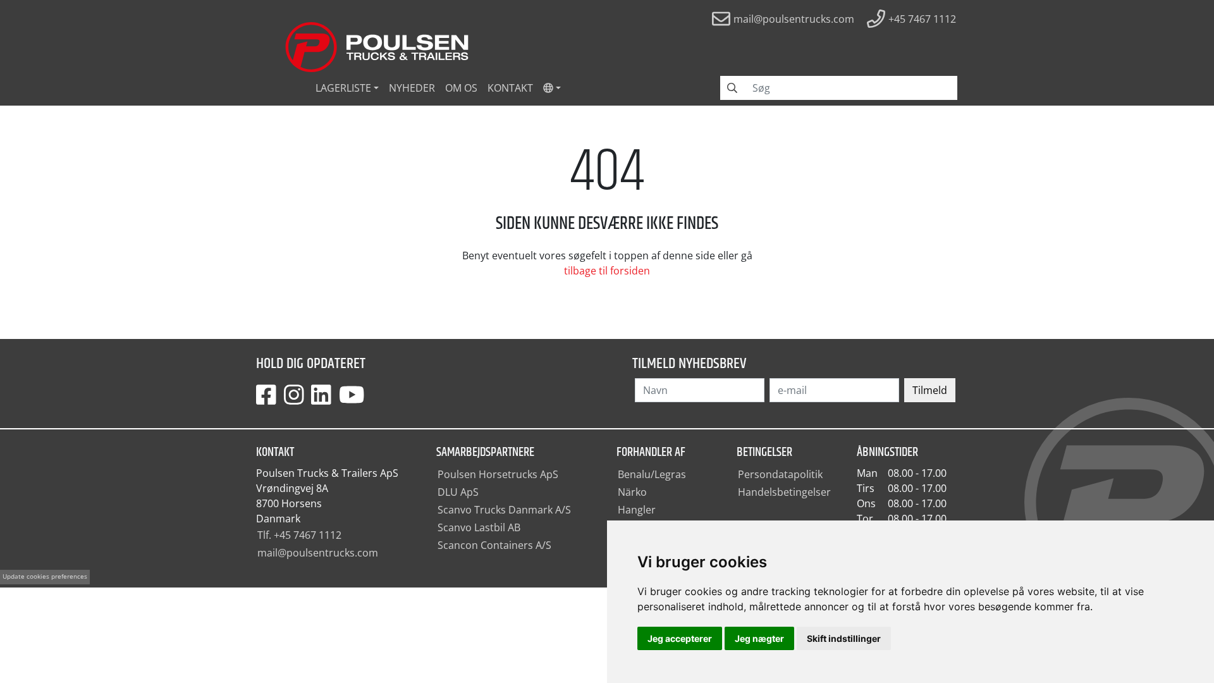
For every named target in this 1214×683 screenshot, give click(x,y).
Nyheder (412, 88)
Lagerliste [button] (343, 88)
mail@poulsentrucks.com (317, 553)
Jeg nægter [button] (759, 638)
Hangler (637, 510)
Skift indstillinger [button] (844, 638)
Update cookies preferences (45, 576)
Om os (461, 88)
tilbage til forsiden (607, 271)
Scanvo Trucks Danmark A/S (504, 510)
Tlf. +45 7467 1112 (299, 535)
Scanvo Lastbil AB (479, 527)
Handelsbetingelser (784, 492)
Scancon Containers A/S (494, 545)
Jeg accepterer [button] (679, 638)
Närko (632, 492)
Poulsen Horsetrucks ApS (498, 474)
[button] (552, 88)
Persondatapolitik (780, 474)
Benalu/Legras (652, 474)
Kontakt (510, 88)
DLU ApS (458, 492)
